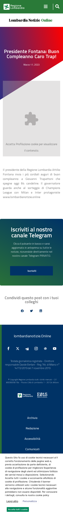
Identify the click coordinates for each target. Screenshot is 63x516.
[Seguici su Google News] (46, 348)
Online (46, 20)
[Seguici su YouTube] (55, 348)
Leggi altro (12, 501)
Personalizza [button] (30, 501)
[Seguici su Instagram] (36, 348)
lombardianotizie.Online (32, 336)
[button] (57, 7)
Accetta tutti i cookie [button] (18, 509)
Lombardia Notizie (24, 20)
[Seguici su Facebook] (9, 348)
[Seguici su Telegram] (27, 348)
